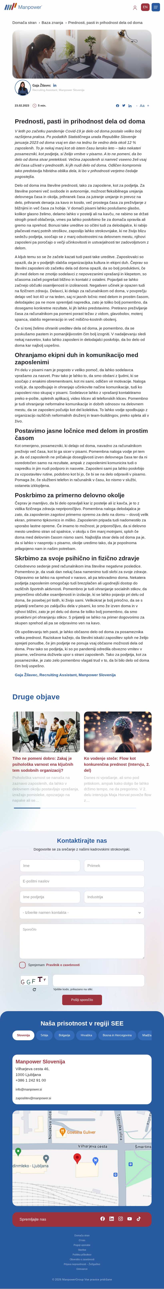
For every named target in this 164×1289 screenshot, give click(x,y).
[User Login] (137, 9)
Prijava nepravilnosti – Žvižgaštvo (82, 1264)
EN (145, 7)
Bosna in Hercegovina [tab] (117, 1035)
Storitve (82, 1250)
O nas (82, 1240)
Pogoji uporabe (82, 1245)
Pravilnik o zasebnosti (63, 965)
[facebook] (100, 1219)
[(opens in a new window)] (54, 85)
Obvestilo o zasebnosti (82, 1259)
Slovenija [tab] (23, 1035)
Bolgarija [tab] (64, 1035)
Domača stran (24, 23)
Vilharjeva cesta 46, (32, 1069)
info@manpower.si (29, 1089)
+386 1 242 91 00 (31, 1080)
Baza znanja (52, 23)
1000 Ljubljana (28, 1075)
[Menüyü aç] (156, 7)
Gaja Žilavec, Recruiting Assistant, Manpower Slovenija (65, 675)
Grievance (82, 1269)
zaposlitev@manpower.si (33, 1098)
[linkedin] (109, 1219)
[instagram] (118, 1219)
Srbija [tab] (44, 1035)
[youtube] (127, 1219)
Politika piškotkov (82, 1254)
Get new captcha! (34, 989)
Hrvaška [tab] (86, 1035)
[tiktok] (136, 1219)
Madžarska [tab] (149, 1035)
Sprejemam (54, 965)
